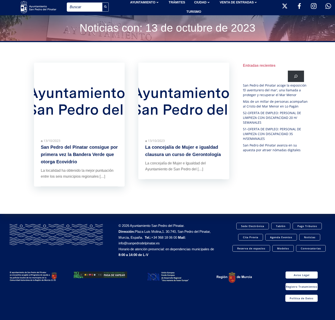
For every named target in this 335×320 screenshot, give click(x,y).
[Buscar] (296, 76)
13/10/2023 (52, 140)
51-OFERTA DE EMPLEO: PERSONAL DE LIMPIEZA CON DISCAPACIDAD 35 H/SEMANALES (272, 134)
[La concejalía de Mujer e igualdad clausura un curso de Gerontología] (183, 96)
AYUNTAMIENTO (142, 2)
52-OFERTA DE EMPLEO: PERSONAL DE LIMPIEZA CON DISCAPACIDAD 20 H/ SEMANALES (272, 118)
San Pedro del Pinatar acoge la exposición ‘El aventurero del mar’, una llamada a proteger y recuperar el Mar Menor (275, 90)
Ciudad (200, 2)
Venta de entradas (237, 2)
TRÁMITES (177, 2)
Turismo (193, 11)
